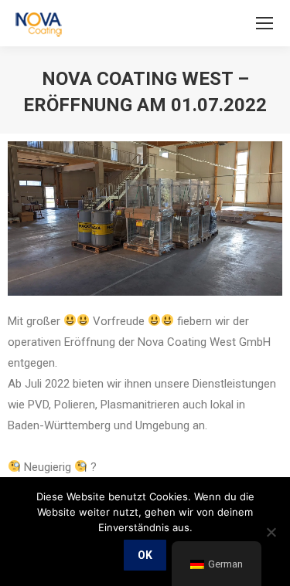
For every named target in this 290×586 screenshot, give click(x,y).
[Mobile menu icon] (264, 23)
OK (145, 555)
